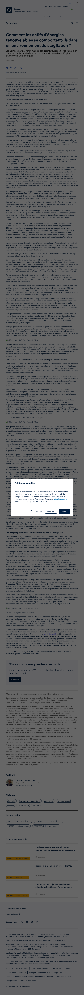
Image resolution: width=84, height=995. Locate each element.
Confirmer (65, 511)
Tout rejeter (51, 511)
